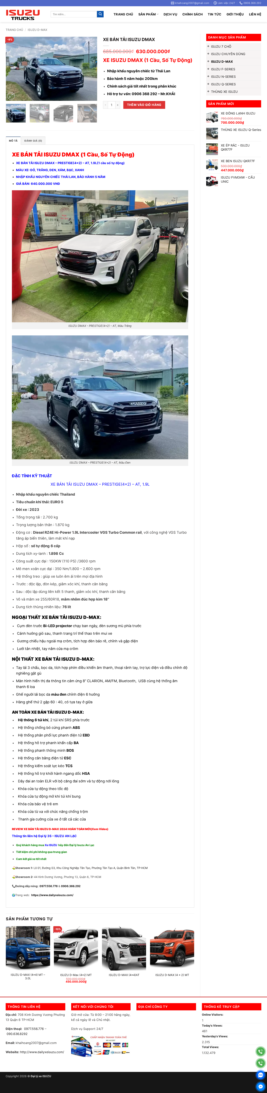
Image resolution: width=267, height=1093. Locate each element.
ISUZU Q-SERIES (223, 84)
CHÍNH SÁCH (192, 14)
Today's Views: (212, 1025)
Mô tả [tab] (13, 140)
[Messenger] (260, 1086)
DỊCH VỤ (170, 14)
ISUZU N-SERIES (223, 77)
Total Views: (211, 1047)
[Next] (90, 68)
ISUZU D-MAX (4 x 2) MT (172, 975)
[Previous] (12, 68)
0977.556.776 (34, 1029)
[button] (11, 96)
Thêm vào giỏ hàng (144, 105)
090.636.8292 (17, 1034)
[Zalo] (260, 1075)
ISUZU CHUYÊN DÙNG (228, 54)
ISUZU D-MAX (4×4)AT (124, 975)
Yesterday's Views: (215, 1036)
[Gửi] (100, 14)
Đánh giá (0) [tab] (33, 140)
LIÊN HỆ (255, 14)
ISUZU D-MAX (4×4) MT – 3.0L (28, 976)
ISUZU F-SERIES (223, 69)
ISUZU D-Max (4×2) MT (76, 975)
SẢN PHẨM (147, 14)
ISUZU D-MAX (37, 30)
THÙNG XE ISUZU (224, 92)
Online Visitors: (213, 1014)
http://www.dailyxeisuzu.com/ (42, 1052)
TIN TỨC (214, 14)
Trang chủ (123, 14)
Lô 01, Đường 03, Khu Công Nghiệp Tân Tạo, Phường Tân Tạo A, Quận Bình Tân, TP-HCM (91, 868)
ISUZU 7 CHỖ (221, 46)
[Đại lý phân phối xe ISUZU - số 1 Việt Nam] (25, 14)
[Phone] (260, 1051)
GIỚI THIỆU (235, 14)
